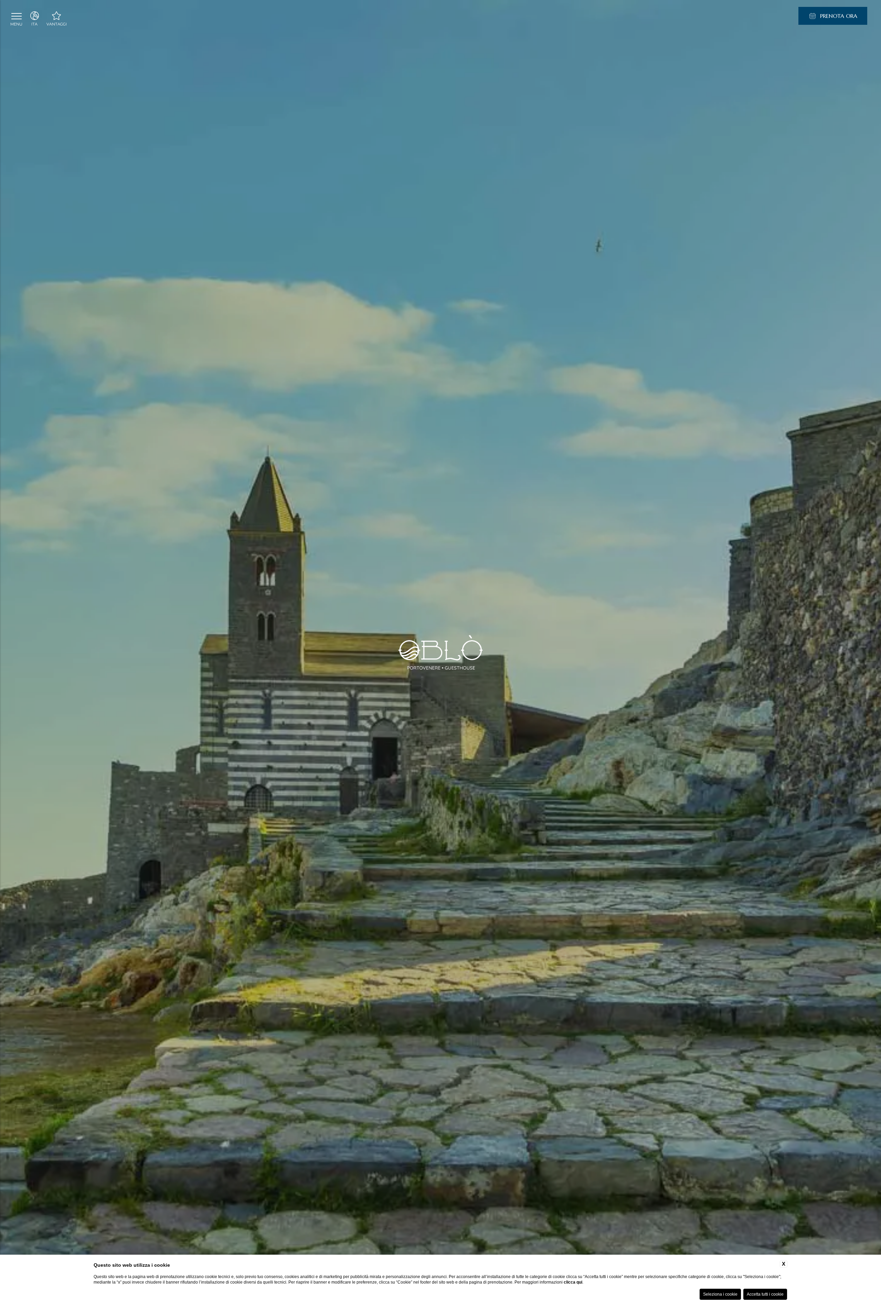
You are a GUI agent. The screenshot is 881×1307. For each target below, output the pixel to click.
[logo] (441, 653)
